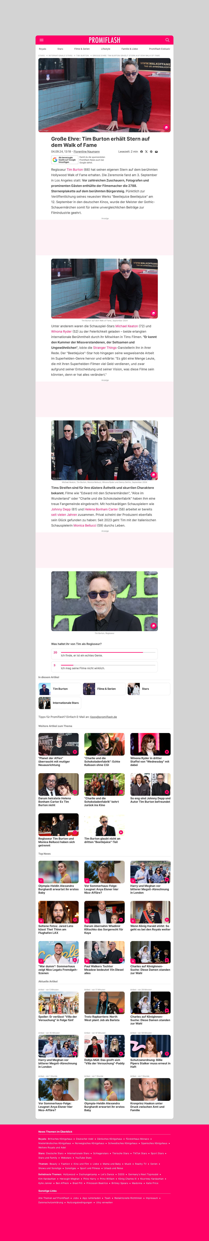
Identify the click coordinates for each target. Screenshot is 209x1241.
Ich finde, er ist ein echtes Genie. (82, 655)
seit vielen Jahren (64, 514)
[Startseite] (104, 40)
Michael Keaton (126, 326)
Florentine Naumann (87, 151)
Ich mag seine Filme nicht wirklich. (83, 668)
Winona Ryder (61, 331)
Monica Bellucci (85, 525)
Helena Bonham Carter (101, 509)
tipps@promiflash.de (103, 717)
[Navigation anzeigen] (41, 40)
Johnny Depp (61, 509)
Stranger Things (105, 347)
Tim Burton (75, 169)
